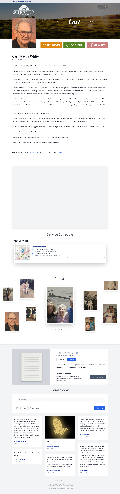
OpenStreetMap (62, 489)
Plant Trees (87, 259)
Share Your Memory (98, 377)
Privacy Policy (54, 486)
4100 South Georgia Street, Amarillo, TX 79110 (49, 255)
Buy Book (71, 359)
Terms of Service (65, 486)
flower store (63, 152)
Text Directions (50, 259)
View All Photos (60, 330)
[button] (22, 251)
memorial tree (34, 152)
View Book (61, 359)
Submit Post (99, 408)
